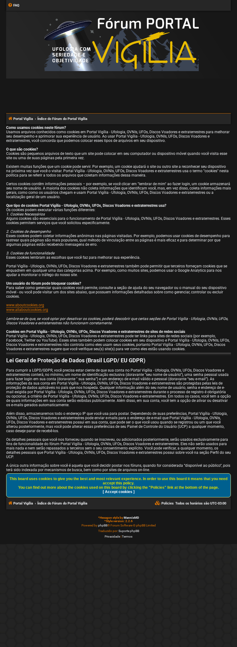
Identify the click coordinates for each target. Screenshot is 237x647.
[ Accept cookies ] (119, 492)
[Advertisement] (118, 95)
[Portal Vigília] (121, 44)
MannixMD (131, 517)
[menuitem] (13, 5)
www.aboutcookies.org (25, 305)
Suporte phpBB (128, 531)
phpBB (102, 525)
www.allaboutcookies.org (27, 310)
